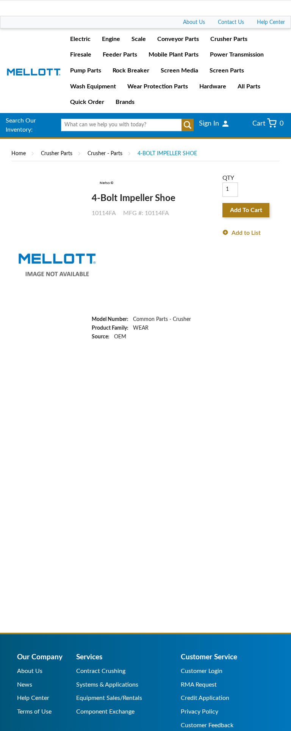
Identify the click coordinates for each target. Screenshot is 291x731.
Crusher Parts (56, 153)
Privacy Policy (199, 712)
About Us (194, 22)
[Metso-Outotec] (106, 183)
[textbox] (124, 125)
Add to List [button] (246, 233)
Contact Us (231, 22)
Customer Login (201, 671)
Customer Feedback (207, 725)
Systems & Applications (107, 685)
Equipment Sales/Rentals (109, 698)
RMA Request (199, 685)
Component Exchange (105, 712)
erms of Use (36, 712)
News (24, 685)
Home (18, 153)
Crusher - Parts (105, 153)
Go (187, 125)
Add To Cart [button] (246, 210)
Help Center (271, 22)
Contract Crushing (100, 671)
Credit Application (205, 698)
